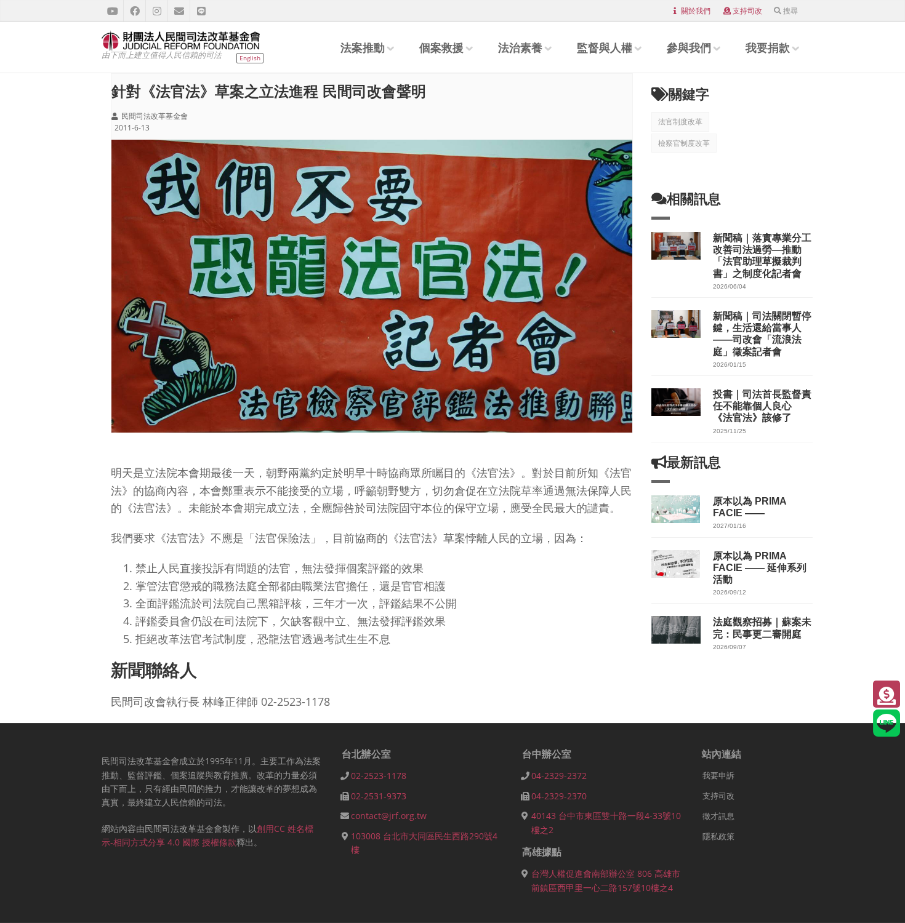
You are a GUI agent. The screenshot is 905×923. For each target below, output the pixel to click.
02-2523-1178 (378, 775)
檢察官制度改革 (684, 143)
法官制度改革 (680, 121)
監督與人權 (604, 47)
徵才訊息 (718, 815)
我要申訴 (718, 775)
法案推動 (362, 47)
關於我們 (695, 11)
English (249, 58)
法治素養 (520, 47)
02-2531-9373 (378, 796)
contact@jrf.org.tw (389, 815)
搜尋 (790, 11)
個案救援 (441, 47)
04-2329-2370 (559, 796)
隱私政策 (718, 836)
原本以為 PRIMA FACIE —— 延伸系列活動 (759, 568)
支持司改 (747, 11)
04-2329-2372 (559, 775)
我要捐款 (768, 47)
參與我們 (689, 47)
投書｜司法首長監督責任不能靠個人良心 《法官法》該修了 (762, 406)
